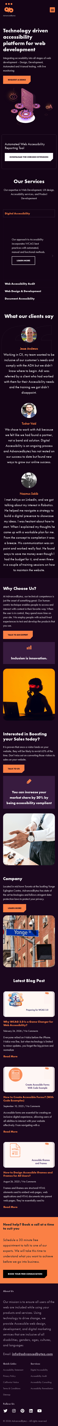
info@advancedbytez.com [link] (32, 1354)
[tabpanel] (29, 248)
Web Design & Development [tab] (23, 291)
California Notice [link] (11, 1382)
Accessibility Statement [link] (13, 1369)
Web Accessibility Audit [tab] (20, 283)
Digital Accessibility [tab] (17, 213)
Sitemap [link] (6, 1394)
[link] (9, 10)
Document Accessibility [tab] (20, 298)
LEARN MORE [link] (23, 260)
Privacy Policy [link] (9, 1376)
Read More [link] (10, 1056)
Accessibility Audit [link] (39, 1376)
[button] (52, 9)
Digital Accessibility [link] (39, 1369)
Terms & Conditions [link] (11, 1388)
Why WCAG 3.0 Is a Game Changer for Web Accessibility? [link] (28, 1023)
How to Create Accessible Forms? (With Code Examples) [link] (28, 1098)
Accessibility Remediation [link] (42, 1388)
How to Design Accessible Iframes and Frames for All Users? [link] (28, 1174)
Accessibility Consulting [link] (41, 1382)
